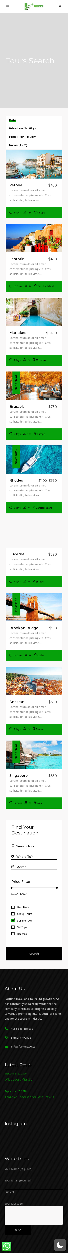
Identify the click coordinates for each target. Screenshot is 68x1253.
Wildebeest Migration (19, 1079)
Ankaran (16, 702)
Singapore (18, 776)
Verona (15, 185)
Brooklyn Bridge (23, 628)
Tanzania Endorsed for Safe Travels (29, 1097)
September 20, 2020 (15, 1073)
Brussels (16, 407)
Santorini (17, 259)
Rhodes (16, 480)
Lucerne (17, 554)
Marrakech (19, 333)
